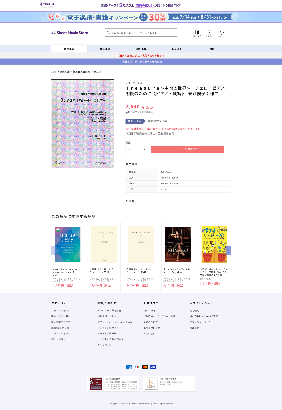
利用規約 (194, 310)
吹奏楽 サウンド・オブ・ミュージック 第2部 (139, 271)
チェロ (97, 71)
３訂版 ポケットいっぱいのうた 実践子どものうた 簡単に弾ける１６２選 (214, 272)
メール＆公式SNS (106, 333)
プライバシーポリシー (201, 322)
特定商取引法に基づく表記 (204, 316)
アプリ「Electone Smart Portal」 (116, 322)
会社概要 (194, 327)
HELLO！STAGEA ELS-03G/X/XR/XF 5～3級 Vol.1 (65, 272)
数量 (128, 142)
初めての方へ (150, 310)
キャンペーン (104, 345)
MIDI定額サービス (107, 316)
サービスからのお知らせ (110, 339)
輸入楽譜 (105, 49)
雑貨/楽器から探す (61, 327)
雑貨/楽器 (141, 49)
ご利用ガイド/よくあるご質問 (159, 316)
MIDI (213, 49)
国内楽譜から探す (60, 316)
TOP (53, 71)
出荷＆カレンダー (153, 327)
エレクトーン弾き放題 (109, 310)
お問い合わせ (150, 333)
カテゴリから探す (60, 310)
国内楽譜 (69, 49)
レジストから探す (60, 333)
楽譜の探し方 (150, 322)
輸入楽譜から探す (60, 322)
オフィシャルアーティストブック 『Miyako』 (176, 271)
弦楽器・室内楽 (81, 71)
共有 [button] (131, 201)
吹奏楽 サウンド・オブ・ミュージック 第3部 (102, 271)
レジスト (177, 49)
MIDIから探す (58, 339)
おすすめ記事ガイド (108, 327)
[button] (141, 33)
